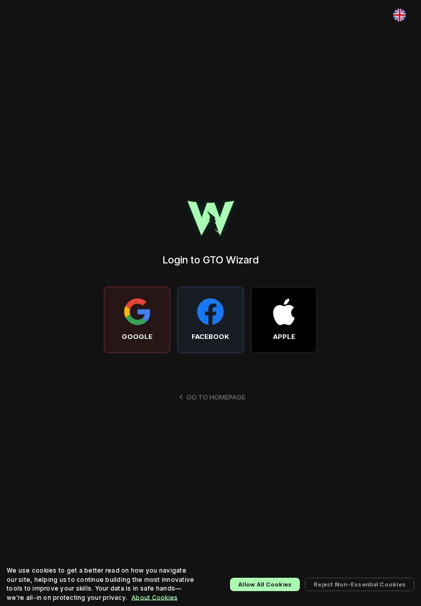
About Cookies (154, 597)
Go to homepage (215, 397)
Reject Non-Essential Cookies (360, 584)
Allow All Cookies (265, 584)
